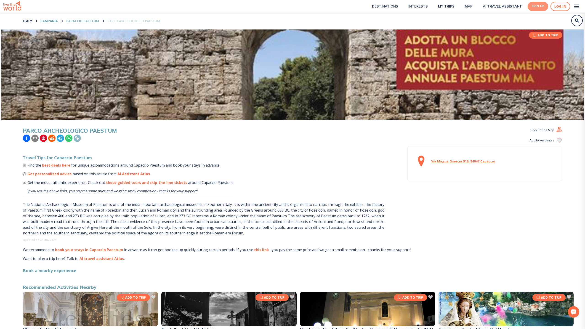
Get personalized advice (49, 173)
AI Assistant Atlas (133, 173)
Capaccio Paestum (82, 21)
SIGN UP (538, 6)
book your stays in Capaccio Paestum (89, 249)
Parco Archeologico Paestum (133, 21)
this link (261, 249)
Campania (49, 21)
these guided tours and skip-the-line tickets (146, 182)
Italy (27, 21)
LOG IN (560, 6)
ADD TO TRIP (547, 35)
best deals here (56, 165)
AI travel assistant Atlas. (102, 258)
